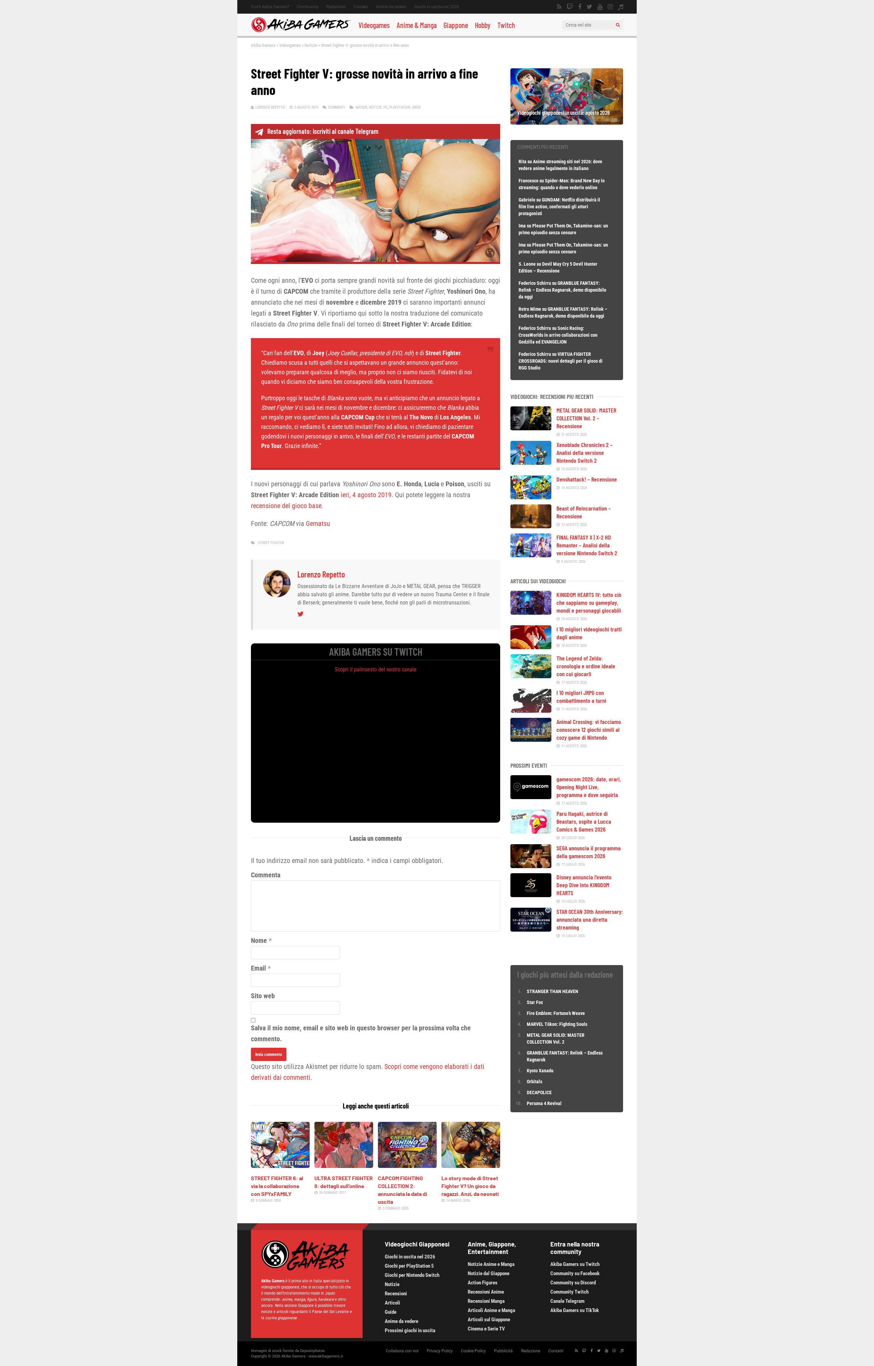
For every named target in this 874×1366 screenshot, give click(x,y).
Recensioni (396, 1294)
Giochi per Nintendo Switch (412, 1275)
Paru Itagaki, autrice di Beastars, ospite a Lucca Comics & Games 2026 (583, 821)
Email (258, 968)
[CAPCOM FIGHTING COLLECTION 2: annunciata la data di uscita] (407, 1165)
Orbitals (534, 1081)
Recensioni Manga (486, 1301)
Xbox (416, 107)
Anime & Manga (417, 24)
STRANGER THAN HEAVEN (552, 991)
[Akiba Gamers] (301, 31)
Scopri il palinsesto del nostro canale (376, 669)
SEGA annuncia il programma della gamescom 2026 (588, 852)
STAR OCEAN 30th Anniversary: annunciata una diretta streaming (589, 919)
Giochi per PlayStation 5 (409, 1266)
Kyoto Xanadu (540, 1070)
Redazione (336, 6)
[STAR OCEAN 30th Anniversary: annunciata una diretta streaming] (530, 929)
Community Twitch (569, 1292)
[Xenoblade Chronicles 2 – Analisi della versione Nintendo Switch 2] (530, 462)
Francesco (528, 180)
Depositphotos (312, 1351)
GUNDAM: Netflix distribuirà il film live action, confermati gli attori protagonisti (559, 206)
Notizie (311, 45)
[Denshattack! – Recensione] (530, 497)
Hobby (483, 24)
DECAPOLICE (539, 1092)
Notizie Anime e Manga (491, 1264)
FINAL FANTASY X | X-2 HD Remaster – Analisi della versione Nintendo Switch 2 (586, 545)
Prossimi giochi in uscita (410, 1330)
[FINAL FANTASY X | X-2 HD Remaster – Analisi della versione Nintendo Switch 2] (530, 555)
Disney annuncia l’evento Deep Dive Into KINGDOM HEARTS (583, 884)
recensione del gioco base (286, 506)
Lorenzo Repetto (270, 107)
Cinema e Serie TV (486, 1329)
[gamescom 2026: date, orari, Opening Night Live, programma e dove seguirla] (530, 797)
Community (308, 6)
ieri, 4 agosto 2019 (365, 495)
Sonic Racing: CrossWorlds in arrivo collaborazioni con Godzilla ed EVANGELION (558, 335)
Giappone (455, 24)
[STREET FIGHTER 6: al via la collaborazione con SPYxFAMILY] (280, 1165)
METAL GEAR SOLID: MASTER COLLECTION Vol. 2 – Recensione (586, 418)
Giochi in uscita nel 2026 (436, 6)
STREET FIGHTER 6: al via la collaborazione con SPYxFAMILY (277, 1186)
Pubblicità (503, 1351)
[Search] (617, 25)
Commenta (265, 875)
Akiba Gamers (263, 45)
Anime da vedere (391, 6)
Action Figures (482, 1283)
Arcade (361, 107)
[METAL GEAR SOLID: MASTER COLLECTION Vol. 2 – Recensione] (530, 428)
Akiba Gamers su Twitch (575, 1264)
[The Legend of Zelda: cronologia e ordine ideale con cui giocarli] (530, 676)
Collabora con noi (402, 1351)
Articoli (392, 1303)
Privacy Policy (440, 1351)
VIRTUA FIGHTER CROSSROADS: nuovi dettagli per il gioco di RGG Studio (561, 361)
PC (385, 107)
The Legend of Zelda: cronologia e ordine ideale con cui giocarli (585, 666)
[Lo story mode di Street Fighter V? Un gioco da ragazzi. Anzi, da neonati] (470, 1165)
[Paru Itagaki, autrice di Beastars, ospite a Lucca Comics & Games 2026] (530, 831)
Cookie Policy (473, 1351)
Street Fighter (271, 543)
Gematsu (318, 523)
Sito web (263, 996)
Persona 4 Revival (544, 1103)
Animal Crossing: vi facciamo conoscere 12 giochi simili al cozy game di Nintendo (588, 729)
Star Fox (535, 1002)
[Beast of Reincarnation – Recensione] (530, 526)
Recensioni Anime (486, 1292)
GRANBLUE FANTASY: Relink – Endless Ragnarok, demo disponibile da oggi (562, 289)
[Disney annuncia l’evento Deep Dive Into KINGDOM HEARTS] (530, 895)
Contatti (360, 6)
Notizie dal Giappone (488, 1273)
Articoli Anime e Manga (491, 1310)
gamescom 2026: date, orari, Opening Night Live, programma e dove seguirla (588, 786)
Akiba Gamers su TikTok (574, 1310)
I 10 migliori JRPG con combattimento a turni (581, 696)
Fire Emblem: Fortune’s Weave (556, 1013)
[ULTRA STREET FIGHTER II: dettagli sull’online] (343, 1165)
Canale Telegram (567, 1301)
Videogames (374, 24)
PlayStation (399, 107)
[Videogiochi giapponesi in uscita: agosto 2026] (566, 122)
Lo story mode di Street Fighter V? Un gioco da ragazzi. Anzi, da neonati (470, 1186)
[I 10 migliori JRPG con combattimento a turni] (530, 710)
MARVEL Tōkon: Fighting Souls (557, 1024)
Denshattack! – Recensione (586, 479)
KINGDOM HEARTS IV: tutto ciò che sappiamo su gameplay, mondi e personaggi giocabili (588, 602)
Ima (522, 225)
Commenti (336, 107)
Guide (390, 1312)
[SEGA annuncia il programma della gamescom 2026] (530, 866)
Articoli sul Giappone (489, 1319)
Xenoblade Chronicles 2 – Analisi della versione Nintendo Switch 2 (584, 452)
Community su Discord (573, 1283)
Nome (259, 940)
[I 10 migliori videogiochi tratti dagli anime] (530, 647)
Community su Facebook (575, 1273)
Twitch (506, 24)
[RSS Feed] (559, 7)
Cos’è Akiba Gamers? (270, 6)
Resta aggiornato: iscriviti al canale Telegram (322, 131)
